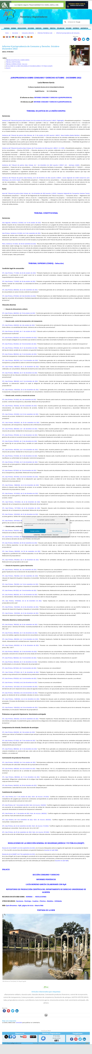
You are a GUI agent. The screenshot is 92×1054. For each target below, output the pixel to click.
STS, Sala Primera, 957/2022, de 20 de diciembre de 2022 (20, 477)
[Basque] (28, 37)
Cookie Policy (37, 534)
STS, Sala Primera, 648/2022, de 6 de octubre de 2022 (18, 768)
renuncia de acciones (57, 1000)
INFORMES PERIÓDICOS (46, 879)
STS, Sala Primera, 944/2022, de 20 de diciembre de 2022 (19, 785)
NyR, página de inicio (25, 905)
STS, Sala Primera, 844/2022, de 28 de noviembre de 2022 (20, 719)
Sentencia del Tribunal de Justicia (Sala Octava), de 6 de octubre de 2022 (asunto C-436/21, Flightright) (33, 120)
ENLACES (8, 68)
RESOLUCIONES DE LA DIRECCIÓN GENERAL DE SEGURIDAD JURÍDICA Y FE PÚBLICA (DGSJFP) (29, 66)
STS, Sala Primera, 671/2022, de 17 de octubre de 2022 (18, 740)
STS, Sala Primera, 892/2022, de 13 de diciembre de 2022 (20, 449)
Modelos (50, 901)
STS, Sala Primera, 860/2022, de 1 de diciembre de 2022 (19, 429)
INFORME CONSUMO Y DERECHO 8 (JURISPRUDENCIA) (53, 98)
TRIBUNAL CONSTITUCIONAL (13, 62)
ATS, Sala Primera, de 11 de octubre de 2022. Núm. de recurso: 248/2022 (24, 813)
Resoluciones (22, 28)
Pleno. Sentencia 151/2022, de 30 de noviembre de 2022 (19, 244)
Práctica (52, 28)
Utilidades (58, 901)
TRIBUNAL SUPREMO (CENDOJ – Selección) (16, 64)
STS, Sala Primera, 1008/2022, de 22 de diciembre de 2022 (20, 485)
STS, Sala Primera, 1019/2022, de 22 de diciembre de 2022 (19, 682)
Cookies (53, 1043)
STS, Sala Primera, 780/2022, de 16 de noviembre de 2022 (19, 624)
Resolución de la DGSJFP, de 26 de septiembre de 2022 (18, 848)
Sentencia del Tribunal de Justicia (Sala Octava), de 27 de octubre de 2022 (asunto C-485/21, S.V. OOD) (33, 148)
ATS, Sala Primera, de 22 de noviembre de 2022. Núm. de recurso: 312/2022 (25, 826)
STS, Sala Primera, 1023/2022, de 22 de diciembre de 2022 (20, 613)
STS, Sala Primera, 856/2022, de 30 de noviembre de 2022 (19, 337)
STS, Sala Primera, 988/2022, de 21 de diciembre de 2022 (19, 373)
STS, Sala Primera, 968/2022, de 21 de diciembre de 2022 (19, 658)
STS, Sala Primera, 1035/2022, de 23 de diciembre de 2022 (20, 389)
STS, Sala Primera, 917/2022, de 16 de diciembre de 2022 (20, 462)
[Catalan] (31, 37)
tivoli (66, 1000)
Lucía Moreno (30, 1000)
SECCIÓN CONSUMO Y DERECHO (46, 875)
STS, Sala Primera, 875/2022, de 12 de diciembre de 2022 (19, 435)
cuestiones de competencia (44, 997)
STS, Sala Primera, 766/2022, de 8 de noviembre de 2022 (20, 576)
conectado (19, 1022)
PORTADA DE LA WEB (46, 910)
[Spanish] (4, 37)
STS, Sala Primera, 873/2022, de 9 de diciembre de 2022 (19, 296)
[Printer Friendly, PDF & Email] (46, 987)
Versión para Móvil (46, 1031)
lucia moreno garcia (42, 1000)
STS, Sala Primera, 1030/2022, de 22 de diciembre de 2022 (20, 707)
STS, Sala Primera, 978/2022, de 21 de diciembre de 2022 (19, 678)
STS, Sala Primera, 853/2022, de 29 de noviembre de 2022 (20, 422)
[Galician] (25, 37)
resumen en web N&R (51, 850)
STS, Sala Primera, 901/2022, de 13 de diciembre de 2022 (19, 590)
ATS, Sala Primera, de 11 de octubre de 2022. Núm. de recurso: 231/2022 (25, 796)
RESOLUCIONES (40, 897)
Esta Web (68, 28)
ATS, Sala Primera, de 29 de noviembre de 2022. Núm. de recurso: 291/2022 (25, 832)
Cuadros (45, 28)
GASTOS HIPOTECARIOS (80, 997)
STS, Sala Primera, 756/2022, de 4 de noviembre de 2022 (19, 530)
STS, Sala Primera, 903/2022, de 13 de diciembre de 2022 (20, 645)
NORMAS (29, 897)
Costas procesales (27, 997)
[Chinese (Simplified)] (22, 37)
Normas (13, 28)
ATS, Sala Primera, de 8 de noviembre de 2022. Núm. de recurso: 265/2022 (26, 819)
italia (5, 1000)
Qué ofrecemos (11, 905)
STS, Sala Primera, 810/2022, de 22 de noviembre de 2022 (20, 414)
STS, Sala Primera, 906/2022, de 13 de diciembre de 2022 (19, 594)
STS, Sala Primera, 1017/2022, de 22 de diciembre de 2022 (21, 508)
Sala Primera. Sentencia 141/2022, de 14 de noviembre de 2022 (21, 233)
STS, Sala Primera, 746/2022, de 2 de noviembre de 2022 (19, 569)
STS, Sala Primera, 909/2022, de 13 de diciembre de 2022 (19, 651)
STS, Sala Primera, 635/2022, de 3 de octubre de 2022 (18, 762)
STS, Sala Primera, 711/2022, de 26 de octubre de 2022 (19, 273)
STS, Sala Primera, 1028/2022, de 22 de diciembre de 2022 (20, 699)
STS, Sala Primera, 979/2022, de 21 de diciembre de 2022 (19, 348)
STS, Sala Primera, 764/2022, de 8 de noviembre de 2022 (19, 406)
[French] (10, 37)
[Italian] (16, 37)
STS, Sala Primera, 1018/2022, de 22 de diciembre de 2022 (22, 601)
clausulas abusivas (38, 994)
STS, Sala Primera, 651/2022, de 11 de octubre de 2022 (19, 331)
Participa (38, 28)
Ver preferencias (57, 531)
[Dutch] (19, 37)
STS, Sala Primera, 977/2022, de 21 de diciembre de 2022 (20, 672)
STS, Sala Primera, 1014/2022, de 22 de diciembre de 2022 (21, 502)
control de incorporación (78, 994)
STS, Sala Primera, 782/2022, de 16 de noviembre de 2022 (20, 584)
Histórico (76, 28)
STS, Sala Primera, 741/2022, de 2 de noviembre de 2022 (19, 399)
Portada (6, 28)
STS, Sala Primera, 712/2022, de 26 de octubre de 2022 (18, 281)
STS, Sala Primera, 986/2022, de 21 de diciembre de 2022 (20, 366)
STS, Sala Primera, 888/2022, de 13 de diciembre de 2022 (19, 749)
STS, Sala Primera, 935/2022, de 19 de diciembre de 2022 (19, 344)
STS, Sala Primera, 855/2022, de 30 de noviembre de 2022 (21, 551)
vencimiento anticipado (77, 1000)
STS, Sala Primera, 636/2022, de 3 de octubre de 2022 (18, 732)
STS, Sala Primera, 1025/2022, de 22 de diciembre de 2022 (19, 693)
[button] (67, 520)
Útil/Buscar (60, 28)
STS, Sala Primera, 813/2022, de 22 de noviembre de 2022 (19, 537)
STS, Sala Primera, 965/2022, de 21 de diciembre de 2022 (19, 662)
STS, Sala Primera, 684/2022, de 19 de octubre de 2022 (18, 313)
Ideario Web (39, 905)
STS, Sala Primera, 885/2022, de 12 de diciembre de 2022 (19, 633)
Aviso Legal (55, 534)
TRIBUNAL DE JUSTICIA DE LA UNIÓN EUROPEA (17, 60)
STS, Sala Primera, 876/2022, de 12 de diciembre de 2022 (19, 441)
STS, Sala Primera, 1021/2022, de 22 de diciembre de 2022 (20, 686)
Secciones (31, 28)
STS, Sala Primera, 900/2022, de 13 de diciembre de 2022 (20, 639)
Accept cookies (34, 531)
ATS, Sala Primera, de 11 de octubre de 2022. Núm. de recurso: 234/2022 (24, 805)
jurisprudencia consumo (16, 1000)
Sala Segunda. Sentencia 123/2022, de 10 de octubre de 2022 (21, 222)
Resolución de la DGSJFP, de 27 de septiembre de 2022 (18, 854)
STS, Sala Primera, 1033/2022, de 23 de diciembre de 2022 (20, 514)
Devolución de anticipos (62, 997)
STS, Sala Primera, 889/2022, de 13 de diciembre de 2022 (21, 777)
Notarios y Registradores (33, 16)
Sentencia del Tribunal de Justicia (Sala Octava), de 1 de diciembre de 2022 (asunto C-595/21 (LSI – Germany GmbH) (40, 165)
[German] (13, 37)
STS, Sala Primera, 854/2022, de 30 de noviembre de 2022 (19, 543)
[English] (7, 37)
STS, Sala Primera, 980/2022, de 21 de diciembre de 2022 (19, 354)
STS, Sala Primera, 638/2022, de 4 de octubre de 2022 (18, 325)
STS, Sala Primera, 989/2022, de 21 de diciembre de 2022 (20, 381)
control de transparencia (11, 997)
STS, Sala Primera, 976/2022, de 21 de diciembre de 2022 (20, 560)
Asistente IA (84, 28)
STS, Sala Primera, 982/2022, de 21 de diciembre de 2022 (20, 360)
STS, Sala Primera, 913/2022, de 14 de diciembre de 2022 (19, 456)
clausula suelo (26, 994)
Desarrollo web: (83, 1043)
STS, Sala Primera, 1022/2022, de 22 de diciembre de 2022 (20, 607)
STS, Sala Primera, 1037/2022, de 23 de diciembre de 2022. (20, 520)
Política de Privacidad (46, 534)
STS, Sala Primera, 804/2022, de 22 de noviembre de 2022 (20, 290)
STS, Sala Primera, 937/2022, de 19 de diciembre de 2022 (19, 470)
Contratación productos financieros (57, 994)
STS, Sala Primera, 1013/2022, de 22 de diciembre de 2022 (20, 493)
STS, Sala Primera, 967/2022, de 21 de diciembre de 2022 (19, 668)
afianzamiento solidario (12, 994)
